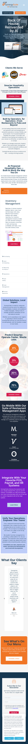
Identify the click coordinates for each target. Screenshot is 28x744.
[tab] (14, 191)
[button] (23, 5)
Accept (9, 738)
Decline (19, 738)
